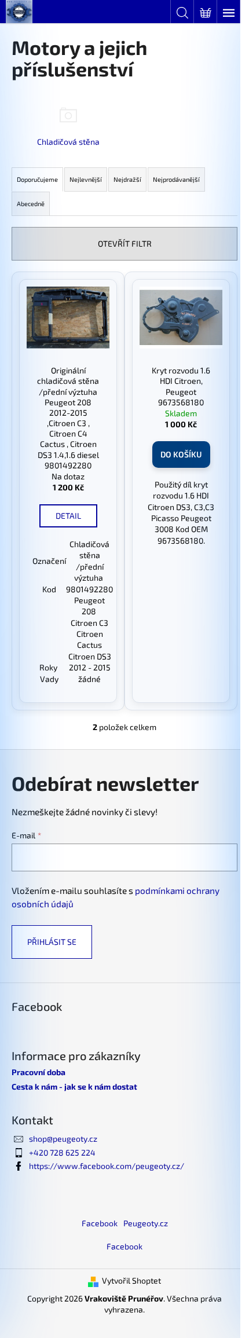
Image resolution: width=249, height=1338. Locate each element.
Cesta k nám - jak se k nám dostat (74, 1086)
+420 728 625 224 (62, 1152)
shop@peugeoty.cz (63, 1138)
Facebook (100, 1223)
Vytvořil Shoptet (131, 1280)
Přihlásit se (51, 942)
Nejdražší (127, 179)
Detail (68, 515)
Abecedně (31, 203)
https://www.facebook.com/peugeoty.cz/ (106, 1166)
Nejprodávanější (176, 179)
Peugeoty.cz (145, 1223)
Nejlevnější (85, 179)
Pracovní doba (38, 1072)
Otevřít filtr (125, 243)
